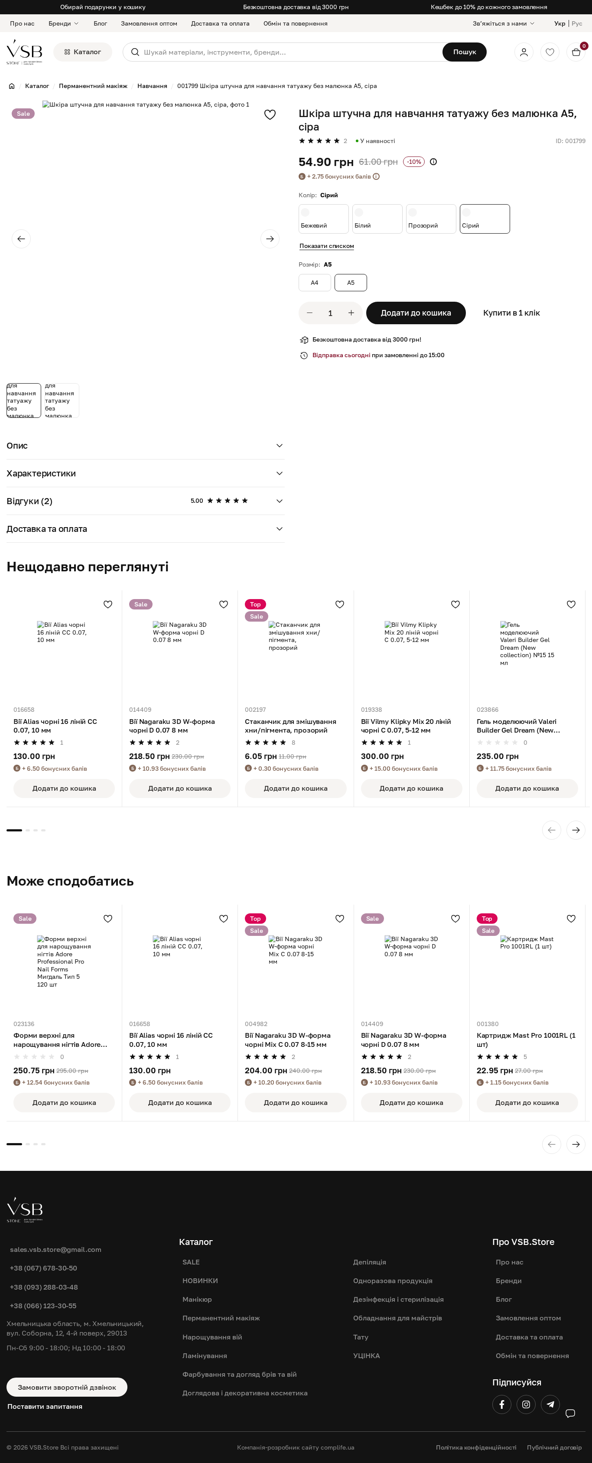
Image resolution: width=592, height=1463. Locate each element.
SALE (191, 1262)
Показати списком (326, 245)
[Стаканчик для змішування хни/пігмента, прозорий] (295, 648)
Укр (560, 23)
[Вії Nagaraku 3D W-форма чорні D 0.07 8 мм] (180, 648)
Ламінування (204, 1355)
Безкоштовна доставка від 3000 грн (296, 6)
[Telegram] (550, 1404)
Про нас (22, 23)
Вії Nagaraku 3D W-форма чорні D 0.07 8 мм (172, 725)
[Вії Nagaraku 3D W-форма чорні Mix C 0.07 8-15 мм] (295, 962)
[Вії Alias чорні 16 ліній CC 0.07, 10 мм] (64, 648)
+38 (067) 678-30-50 (43, 1268)
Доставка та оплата (220, 23)
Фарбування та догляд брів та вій (239, 1374)
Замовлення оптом (149, 23)
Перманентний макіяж (221, 1317)
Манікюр (197, 1299)
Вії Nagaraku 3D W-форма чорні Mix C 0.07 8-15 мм (287, 1039)
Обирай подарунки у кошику (103, 6)
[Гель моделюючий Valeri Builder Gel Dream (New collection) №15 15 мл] (527, 648)
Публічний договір (554, 1447)
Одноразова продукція (393, 1280)
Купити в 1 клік (511, 312)
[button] (146, 445)
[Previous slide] (21, 238)
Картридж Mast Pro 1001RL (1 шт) (526, 1039)
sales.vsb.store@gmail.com (55, 1249)
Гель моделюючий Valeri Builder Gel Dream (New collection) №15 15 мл (517, 726)
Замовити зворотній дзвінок (67, 1387)
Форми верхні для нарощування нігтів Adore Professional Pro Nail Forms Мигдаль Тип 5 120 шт (59, 1040)
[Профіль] (523, 52)
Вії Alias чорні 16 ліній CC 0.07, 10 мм (55, 725)
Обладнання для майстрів (397, 1317)
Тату (360, 1337)
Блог (100, 23)
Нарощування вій (212, 1337)
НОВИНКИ (200, 1280)
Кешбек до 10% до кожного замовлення (489, 6)
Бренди (60, 23)
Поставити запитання (44, 1406)
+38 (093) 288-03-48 (44, 1287)
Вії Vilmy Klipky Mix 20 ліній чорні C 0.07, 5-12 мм (406, 725)
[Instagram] (526, 1404)
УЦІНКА (366, 1355)
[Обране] (549, 52)
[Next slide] (270, 238)
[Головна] (12, 86)
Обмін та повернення (295, 23)
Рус (577, 23)
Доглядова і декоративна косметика (245, 1392)
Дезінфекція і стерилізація (398, 1299)
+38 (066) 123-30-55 (43, 1305)
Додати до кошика (416, 312)
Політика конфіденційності (476, 1447)
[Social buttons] (570, 1413)
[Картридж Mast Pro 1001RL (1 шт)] (527, 962)
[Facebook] (501, 1404)
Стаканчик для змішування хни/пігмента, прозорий (290, 725)
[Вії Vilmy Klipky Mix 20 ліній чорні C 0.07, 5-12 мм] (412, 648)
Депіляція (369, 1262)
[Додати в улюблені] (270, 114)
